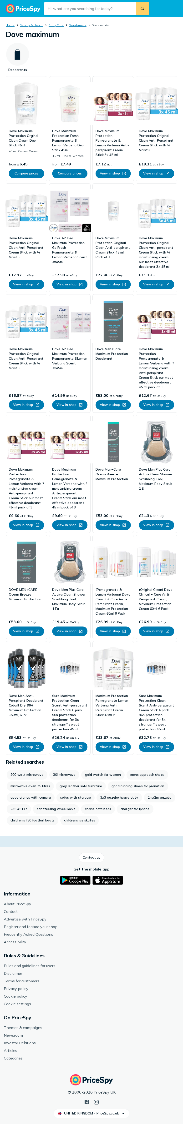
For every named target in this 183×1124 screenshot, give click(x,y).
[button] (91, 857)
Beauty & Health (31, 25)
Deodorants (77, 25)
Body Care (56, 25)
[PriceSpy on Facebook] (87, 1101)
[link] (26, 128)
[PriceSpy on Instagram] (96, 1101)
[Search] (142, 8)
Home (10, 25)
